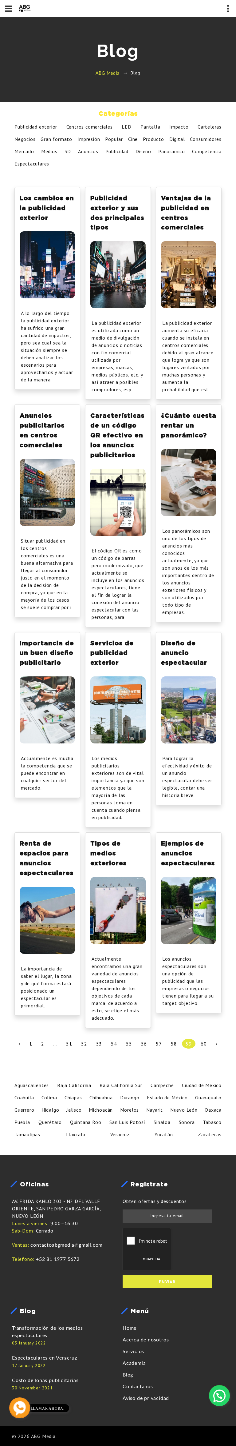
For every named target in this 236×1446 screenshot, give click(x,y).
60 (204, 1044)
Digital (177, 139)
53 (99, 1044)
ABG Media (107, 73)
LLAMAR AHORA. (48, 1408)
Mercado (24, 151)
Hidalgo (50, 1110)
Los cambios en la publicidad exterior (47, 207)
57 (159, 1044)
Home (129, 1328)
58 (174, 1044)
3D (68, 151)
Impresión (88, 139)
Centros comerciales (89, 127)
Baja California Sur (121, 1085)
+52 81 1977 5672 (58, 1259)
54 (114, 1044)
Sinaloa (162, 1122)
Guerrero (24, 1110)
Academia (134, 1363)
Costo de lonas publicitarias (45, 1380)
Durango (130, 1097)
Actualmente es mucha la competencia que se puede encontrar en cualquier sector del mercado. (47, 773)
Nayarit (154, 1110)
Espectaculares (31, 164)
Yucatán (164, 1134)
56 (144, 1044)
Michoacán (101, 1110)
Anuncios (88, 151)
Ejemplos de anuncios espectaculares (188, 853)
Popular (114, 139)
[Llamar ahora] (19, 1407)
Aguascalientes (31, 1085)
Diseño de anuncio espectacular (184, 652)
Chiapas (73, 1097)
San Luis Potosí (127, 1122)
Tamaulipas (27, 1134)
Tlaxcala (75, 1134)
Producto (153, 139)
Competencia (207, 151)
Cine (133, 139)
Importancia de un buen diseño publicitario (47, 652)
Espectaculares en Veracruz (44, 1357)
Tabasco (212, 1122)
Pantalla (150, 127)
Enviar (167, 1282)
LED (126, 127)
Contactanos (138, 1386)
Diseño (143, 151)
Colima (49, 1097)
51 (69, 1044)
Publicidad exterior (35, 127)
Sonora (187, 1122)
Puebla (22, 1122)
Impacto (179, 127)
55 (129, 1044)
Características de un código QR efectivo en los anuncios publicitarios (117, 435)
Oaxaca (213, 1110)
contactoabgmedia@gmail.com (66, 1245)
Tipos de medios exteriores (108, 853)
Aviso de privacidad (146, 1398)
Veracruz (120, 1134)
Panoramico (171, 151)
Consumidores (206, 139)
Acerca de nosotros (146, 1339)
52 (84, 1044)
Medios (49, 151)
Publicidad (116, 151)
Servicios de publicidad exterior (112, 652)
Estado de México (167, 1097)
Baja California (74, 1085)
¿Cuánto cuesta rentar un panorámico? (188, 425)
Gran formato (56, 139)
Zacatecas (210, 1134)
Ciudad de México (202, 1085)
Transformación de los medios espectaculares (47, 1331)
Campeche (162, 1085)
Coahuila (24, 1097)
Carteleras (210, 127)
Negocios (24, 139)
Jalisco (74, 1110)
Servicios (133, 1351)
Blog (128, 1374)
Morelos (129, 1110)
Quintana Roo (85, 1122)
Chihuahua (100, 1097)
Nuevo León (184, 1110)
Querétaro (50, 1122)
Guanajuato (208, 1097)
